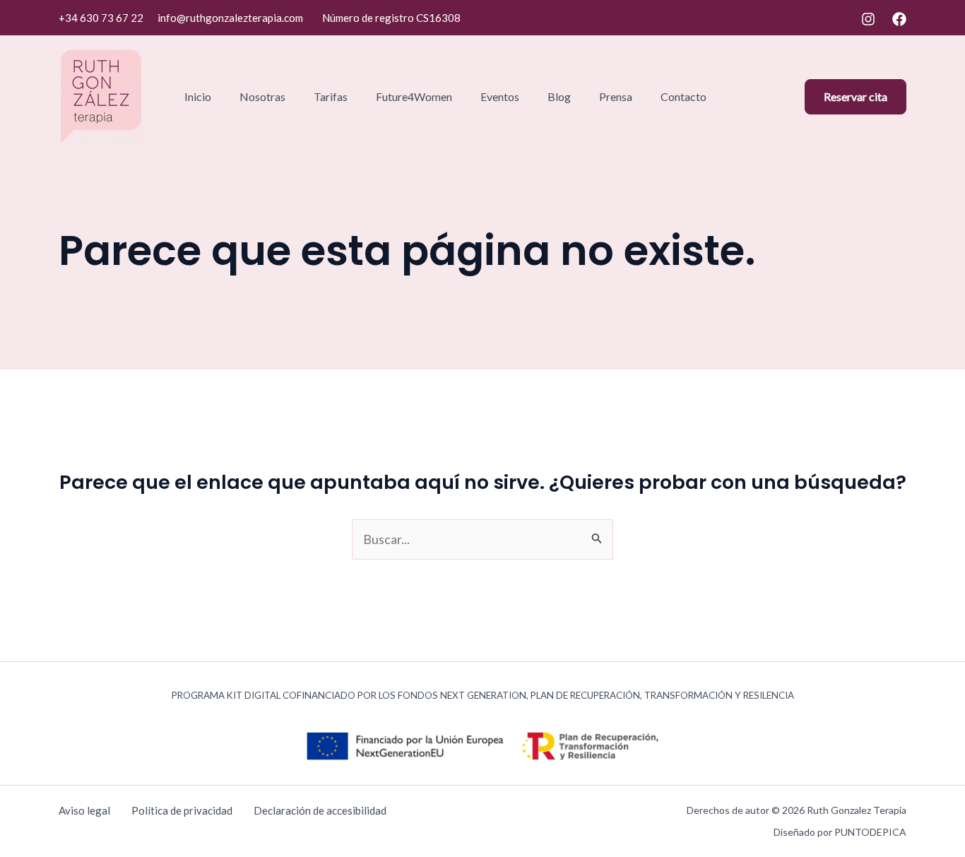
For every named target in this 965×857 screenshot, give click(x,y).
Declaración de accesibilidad (320, 810)
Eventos (499, 96)
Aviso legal (84, 810)
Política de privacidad (181, 810)
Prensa (615, 96)
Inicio (197, 96)
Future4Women (414, 96)
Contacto (683, 96)
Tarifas (331, 96)
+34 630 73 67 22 (101, 17)
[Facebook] (899, 19)
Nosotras (262, 96)
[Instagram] (868, 19)
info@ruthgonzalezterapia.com (230, 17)
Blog (559, 96)
